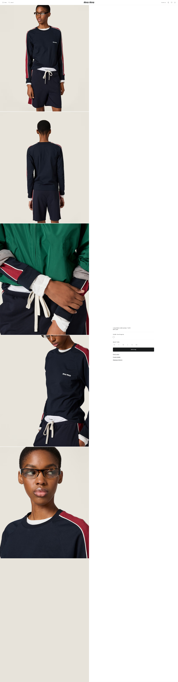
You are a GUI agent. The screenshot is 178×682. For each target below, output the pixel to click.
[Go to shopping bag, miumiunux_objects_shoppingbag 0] (175, 2)
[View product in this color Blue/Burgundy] (113, 337)
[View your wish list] (171, 2)
